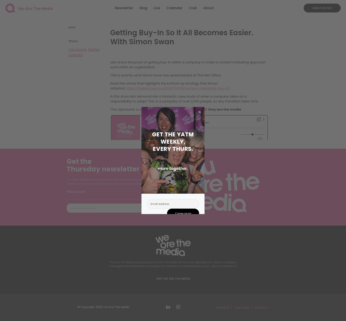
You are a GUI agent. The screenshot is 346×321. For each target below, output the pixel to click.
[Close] (199, 112)
